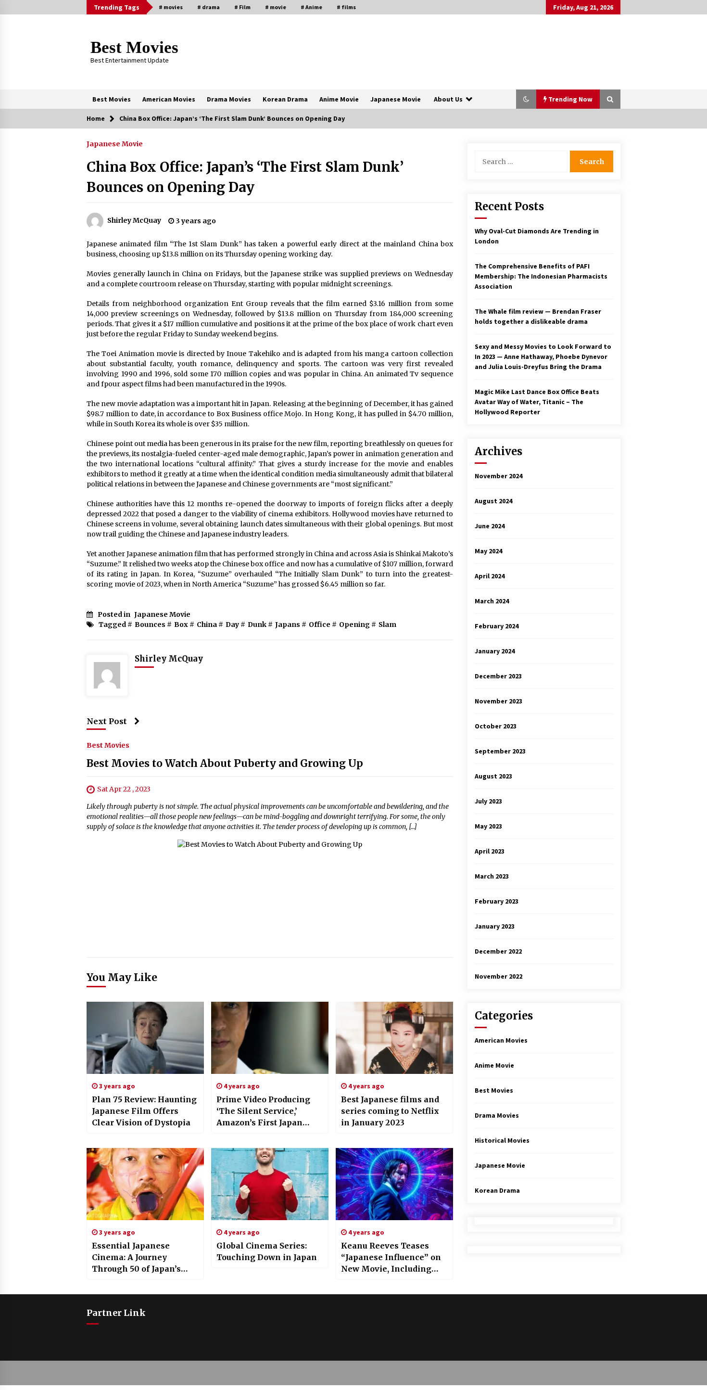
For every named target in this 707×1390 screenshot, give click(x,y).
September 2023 (500, 751)
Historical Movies (502, 1140)
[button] (526, 99)
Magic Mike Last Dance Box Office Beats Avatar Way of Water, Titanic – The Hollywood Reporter (537, 401)
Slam (387, 624)
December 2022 (498, 951)
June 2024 (490, 526)
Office (319, 624)
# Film (242, 7)
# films (346, 7)
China (207, 624)
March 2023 (492, 876)
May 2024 (488, 551)
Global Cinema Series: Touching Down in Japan (266, 1251)
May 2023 (488, 826)
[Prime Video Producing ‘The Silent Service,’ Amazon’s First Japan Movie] (269, 1038)
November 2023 (498, 701)
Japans (287, 624)
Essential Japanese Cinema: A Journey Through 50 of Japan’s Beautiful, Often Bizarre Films (140, 1258)
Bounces (150, 624)
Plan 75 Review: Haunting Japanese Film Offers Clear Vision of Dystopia (144, 1111)
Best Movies (134, 47)
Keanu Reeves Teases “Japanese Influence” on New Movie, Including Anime (391, 1258)
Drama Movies (229, 99)
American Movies (168, 99)
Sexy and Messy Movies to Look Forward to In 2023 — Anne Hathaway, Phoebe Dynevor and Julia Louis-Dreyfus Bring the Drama (543, 356)
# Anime (311, 7)
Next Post (107, 721)
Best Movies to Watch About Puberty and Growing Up (225, 763)
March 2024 (492, 601)
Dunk (257, 624)
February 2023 (496, 901)
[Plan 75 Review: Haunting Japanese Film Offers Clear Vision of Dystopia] (145, 1038)
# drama (208, 7)
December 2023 (498, 676)
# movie (275, 7)
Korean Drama (285, 99)
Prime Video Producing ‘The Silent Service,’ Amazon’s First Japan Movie (263, 1111)
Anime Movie (339, 99)
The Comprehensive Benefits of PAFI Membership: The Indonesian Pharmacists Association (541, 276)
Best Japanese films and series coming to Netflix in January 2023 (390, 1111)
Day (232, 624)
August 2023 (493, 776)
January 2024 (495, 651)
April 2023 (490, 851)
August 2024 (493, 501)
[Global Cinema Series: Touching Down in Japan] (269, 1184)
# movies (171, 7)
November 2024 (498, 476)
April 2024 (490, 576)
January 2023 (495, 926)
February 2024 (496, 626)
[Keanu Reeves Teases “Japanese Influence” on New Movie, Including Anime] (394, 1184)
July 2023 (488, 801)
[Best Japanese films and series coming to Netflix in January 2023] (394, 1038)
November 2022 (498, 976)
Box (181, 624)
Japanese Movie (395, 99)
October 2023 (496, 726)
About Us (448, 99)
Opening (354, 624)
